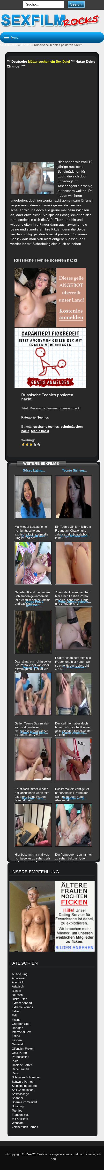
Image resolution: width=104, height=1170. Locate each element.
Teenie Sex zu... (34, 667)
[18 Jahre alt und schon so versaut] (33, 562)
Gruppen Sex (20, 1024)
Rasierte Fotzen (22, 1065)
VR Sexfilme (20, 1119)
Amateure (18, 978)
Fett (14, 1015)
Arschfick (18, 982)
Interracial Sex (21, 1032)
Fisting (16, 1019)
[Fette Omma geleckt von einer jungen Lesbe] (73, 628)
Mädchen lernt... (34, 798)
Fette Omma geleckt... (74, 601)
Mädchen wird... (75, 798)
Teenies (26, 45)
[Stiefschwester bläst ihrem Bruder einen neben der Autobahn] (73, 694)
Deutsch (17, 995)
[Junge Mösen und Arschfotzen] (73, 562)
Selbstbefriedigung (24, 1086)
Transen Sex (20, 1114)
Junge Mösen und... (74, 536)
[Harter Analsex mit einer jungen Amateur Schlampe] (73, 759)
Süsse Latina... (34, 470)
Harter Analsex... (74, 733)
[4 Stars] (35, 444)
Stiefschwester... (74, 667)
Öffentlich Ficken (23, 1048)
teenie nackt (40, 431)
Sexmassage (20, 1094)
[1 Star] (23, 444)
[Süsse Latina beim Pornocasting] (33, 497)
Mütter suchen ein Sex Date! (49, 61)
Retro (15, 1073)
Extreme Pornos (22, 1007)
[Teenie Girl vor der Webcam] (73, 497)
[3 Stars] (31, 444)
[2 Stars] (27, 444)
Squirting (18, 1106)
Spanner (17, 1098)
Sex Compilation (23, 1090)
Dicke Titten (19, 999)
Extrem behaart (22, 1003)
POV (15, 1061)
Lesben (17, 1040)
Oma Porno (19, 1053)
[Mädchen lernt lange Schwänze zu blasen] (33, 825)
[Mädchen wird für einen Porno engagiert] (73, 825)
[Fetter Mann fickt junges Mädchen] (33, 759)
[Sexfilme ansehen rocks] (52, 20)
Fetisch (16, 1011)
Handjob (17, 1028)
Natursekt (18, 1044)
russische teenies (46, 426)
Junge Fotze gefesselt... (34, 603)
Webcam (17, 1123)
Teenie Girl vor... (74, 470)
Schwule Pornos (22, 1081)
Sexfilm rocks (8, 45)
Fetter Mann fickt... (34, 733)
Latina (16, 1036)
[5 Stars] (39, 444)
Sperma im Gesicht (24, 1102)
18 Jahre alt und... (34, 536)
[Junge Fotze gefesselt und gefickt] (33, 632)
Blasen (16, 991)
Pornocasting (20, 1057)
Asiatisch (18, 986)
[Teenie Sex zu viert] (33, 694)
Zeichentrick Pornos (25, 1127)
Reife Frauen (20, 1069)
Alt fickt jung (20, 974)
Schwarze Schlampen (26, 1077)
